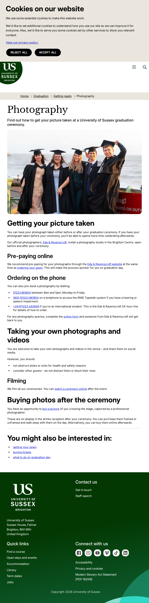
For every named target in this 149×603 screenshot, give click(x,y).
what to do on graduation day (31, 457)
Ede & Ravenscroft (55, 242)
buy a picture (51, 409)
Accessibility (83, 562)
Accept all (48, 52)
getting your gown (25, 447)
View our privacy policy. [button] (22, 42)
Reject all (19, 52)
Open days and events (22, 557)
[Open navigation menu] (134, 67)
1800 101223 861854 (26, 297)
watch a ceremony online (71, 389)
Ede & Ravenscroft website (104, 264)
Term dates (14, 576)
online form (71, 316)
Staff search (83, 496)
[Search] (144, 70)
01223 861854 (22, 292)
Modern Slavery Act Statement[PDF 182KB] (95, 577)
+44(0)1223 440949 (26, 306)
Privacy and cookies (89, 568)
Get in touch (83, 490)
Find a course (16, 551)
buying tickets (22, 452)
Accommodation (18, 564)
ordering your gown (30, 267)
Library (11, 570)
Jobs (10, 582)
